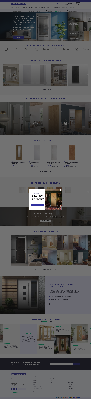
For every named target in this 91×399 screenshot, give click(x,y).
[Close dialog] (60, 190)
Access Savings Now (37, 204)
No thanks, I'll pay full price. (37, 206)
